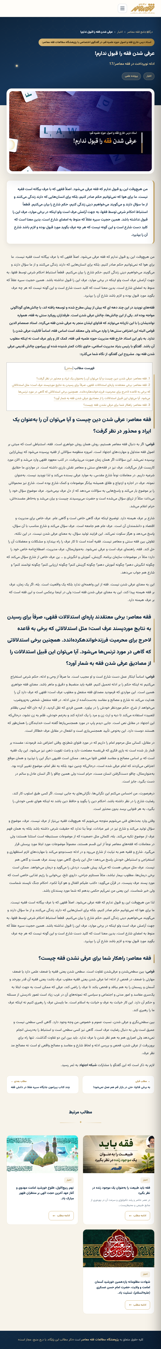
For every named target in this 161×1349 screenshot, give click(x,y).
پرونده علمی (131, 76)
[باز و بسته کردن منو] (122, 8)
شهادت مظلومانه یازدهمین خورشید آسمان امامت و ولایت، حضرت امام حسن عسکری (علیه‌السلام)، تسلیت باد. (122, 1287)
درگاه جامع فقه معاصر (140, 32)
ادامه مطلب (139, 1216)
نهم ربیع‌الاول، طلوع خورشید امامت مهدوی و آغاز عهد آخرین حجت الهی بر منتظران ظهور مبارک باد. (45, 1193)
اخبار (120, 32)
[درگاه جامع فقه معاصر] (142, 8)
